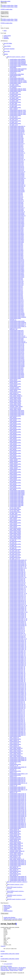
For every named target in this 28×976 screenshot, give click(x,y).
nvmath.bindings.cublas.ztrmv (17, 231)
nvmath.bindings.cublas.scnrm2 (17, 130)
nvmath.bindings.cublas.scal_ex (17, 143)
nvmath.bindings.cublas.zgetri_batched (15, 435)
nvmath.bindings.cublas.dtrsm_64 (17, 819)
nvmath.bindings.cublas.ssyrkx (17, 351)
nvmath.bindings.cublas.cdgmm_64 (18, 879)
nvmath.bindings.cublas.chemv (17, 265)
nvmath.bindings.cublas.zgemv (17, 221)
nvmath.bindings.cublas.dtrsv (16, 245)
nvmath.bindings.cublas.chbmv (17, 270)
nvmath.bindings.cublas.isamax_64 (18, 606)
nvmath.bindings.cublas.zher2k (17, 350)
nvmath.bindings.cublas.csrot (16, 197)
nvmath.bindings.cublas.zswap (17, 170)
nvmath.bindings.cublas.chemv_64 (18, 688)
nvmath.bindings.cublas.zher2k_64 (18, 800)
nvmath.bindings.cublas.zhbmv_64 (18, 694)
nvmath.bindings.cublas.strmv (17, 227)
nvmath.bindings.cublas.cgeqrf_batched (15, 475)
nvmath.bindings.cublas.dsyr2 (17, 301)
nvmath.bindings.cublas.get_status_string (15, 515)
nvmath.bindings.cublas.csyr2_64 (17, 725)
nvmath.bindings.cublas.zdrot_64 (17, 633)
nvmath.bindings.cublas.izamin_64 (18, 617)
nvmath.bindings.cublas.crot (16, 195)
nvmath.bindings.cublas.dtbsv (17, 255)
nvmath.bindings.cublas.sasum (17, 187)
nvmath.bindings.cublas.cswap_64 (18, 602)
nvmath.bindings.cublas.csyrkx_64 (18, 804)
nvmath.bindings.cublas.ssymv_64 (18, 682)
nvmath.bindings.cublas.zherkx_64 (18, 808)
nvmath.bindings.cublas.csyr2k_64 (18, 796)
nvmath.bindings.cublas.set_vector (18, 110)
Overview (6, 37)
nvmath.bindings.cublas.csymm (17, 362)
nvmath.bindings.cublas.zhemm (17, 366)
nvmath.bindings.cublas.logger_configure (15, 108)
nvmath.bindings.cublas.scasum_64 (18, 624)
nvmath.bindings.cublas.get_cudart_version (15, 84)
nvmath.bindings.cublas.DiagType (18, 60)
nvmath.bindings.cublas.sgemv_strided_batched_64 (16, 747)
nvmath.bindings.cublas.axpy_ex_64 (18, 586)
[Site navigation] (1, 4)
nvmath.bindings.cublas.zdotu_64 (17, 574)
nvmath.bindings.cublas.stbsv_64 (17, 677)
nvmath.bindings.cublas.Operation (18, 63)
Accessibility (20, 969)
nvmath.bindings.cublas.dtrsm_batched (15, 451)
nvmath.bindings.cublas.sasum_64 (18, 621)
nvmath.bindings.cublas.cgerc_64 (17, 705)
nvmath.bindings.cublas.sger (16, 278)
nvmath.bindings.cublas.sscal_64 (17, 578)
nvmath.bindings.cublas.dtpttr (16, 497)
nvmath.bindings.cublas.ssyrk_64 (17, 777)
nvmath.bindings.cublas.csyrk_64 (17, 780)
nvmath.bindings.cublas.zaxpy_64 (18, 592)
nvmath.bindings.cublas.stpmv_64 (18, 661)
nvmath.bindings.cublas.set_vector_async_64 (15, 550)
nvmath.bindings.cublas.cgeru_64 (17, 704)
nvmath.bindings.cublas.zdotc (17, 142)
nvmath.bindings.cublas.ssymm (17, 359)
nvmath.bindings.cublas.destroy (17, 79)
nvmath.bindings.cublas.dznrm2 (17, 131)
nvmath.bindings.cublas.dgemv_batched (15, 520)
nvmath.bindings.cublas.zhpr (16, 298)
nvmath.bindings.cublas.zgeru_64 (17, 707)
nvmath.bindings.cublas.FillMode (17, 59)
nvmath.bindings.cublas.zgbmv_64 (18, 649)
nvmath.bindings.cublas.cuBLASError (15, 76)
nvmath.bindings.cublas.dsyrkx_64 (18, 803)
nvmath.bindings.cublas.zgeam (17, 414)
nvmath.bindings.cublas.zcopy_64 (18, 598)
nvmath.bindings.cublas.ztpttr (16, 500)
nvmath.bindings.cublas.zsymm (17, 363)
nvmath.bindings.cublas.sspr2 (16, 307)
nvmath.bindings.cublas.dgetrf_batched (15, 419)
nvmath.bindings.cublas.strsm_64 (17, 817)
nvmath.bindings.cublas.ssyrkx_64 (18, 801)
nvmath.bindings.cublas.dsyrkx (17, 353)
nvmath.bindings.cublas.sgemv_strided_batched (15, 528)
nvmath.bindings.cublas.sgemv (17, 217)
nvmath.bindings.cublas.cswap (17, 168)
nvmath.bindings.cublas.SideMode (18, 62)
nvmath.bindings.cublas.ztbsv (16, 258)
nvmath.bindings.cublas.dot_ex (17, 132)
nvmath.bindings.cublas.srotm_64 (17, 636)
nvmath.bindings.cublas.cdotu (17, 138)
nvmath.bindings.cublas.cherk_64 (17, 787)
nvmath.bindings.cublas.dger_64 (17, 703)
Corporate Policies (5, 970)
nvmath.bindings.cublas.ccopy (17, 163)
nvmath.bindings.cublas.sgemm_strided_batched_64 (16, 842)
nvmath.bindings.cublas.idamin (17, 180)
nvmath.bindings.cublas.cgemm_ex (18, 326)
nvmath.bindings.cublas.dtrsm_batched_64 (15, 869)
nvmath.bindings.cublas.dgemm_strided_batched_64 (16, 845)
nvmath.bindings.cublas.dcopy (17, 162)
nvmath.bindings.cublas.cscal (16, 147)
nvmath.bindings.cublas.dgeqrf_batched (15, 472)
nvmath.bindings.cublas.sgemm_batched (15, 379)
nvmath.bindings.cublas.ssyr (16, 286)
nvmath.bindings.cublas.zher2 (17, 306)
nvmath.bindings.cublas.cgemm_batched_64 (15, 834)
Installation (6, 38)
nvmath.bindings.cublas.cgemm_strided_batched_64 (16, 847)
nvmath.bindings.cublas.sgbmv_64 (18, 645)
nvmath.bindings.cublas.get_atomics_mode (15, 97)
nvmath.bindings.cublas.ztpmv (17, 242)
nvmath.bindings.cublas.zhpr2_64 (17, 735)
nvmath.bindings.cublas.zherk (17, 339)
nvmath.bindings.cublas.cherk (17, 338)
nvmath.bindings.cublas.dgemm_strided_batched (15, 400)
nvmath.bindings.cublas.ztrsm (17, 371)
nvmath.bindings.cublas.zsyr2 (17, 303)
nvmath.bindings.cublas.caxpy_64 (18, 590)
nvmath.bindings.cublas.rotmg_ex (17, 215)
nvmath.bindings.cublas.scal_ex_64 (18, 577)
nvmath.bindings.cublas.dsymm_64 (18, 811)
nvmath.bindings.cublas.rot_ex (17, 201)
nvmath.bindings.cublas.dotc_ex (17, 134)
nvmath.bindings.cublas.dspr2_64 (17, 732)
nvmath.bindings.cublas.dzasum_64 (18, 625)
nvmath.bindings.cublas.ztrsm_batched (15, 456)
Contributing (7, 908)
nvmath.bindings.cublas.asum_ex (17, 186)
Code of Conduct (8, 906)
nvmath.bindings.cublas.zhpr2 (17, 311)
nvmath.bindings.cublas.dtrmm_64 (18, 824)
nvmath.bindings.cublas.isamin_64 (18, 613)
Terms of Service (13, 969)
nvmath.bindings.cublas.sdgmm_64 (18, 876)
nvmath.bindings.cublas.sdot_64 (17, 569)
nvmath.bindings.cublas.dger (16, 279)
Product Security (14, 970)
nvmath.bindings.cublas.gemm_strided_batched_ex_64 (17, 858)
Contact (20, 970)
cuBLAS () (16, 56)
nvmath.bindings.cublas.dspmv (17, 274)
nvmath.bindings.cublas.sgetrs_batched (15, 438)
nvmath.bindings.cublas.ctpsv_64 (17, 674)
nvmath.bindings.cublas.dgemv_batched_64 (15, 739)
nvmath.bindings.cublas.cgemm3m (18, 317)
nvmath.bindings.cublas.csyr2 (17, 302)
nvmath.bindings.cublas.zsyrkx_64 (18, 805)
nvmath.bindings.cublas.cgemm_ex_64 (15, 775)
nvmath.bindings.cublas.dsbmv (17, 269)
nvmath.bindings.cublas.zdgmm (17, 494)
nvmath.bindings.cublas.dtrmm (17, 374)
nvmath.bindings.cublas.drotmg (17, 214)
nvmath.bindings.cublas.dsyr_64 (17, 711)
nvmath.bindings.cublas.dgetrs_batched (15, 440)
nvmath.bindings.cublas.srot (16, 193)
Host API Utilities (8, 43)
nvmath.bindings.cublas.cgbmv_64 (18, 648)
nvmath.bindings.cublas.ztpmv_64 (18, 665)
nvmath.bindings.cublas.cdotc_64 (17, 573)
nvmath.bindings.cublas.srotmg (17, 213)
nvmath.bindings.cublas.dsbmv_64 (18, 692)
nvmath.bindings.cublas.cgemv (17, 219)
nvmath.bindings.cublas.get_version (18, 80)
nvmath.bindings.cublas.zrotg (16, 206)
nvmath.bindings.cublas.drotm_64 (18, 637)
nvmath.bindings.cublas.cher (16, 291)
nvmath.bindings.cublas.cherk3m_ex (18, 342)
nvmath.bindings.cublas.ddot (16, 136)
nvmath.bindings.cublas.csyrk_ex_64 (18, 783)
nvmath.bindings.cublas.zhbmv (17, 271)
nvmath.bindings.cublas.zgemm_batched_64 (15, 839)
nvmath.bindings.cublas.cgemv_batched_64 (15, 742)
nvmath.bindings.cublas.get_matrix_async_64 (15, 558)
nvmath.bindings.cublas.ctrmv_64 (17, 653)
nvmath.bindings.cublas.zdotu (17, 140)
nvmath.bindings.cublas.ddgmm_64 (18, 877)
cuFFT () (15, 884)
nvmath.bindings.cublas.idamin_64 (18, 614)
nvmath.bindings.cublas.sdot (16, 135)
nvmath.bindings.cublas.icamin (17, 182)
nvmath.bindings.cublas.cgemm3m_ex (15, 319)
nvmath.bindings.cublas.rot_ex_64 (18, 634)
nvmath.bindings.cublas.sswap (17, 166)
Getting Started (7, 35)
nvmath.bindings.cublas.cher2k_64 (18, 799)
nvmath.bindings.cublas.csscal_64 (18, 582)
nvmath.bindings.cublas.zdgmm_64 (18, 880)
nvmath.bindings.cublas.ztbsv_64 (17, 681)
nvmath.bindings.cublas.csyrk (17, 333)
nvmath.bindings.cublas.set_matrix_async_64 (15, 555)
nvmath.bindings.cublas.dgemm (17, 314)
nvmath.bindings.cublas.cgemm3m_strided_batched (16, 406)
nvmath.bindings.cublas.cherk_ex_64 (18, 789)
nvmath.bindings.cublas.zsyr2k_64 (18, 797)
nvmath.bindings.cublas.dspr (16, 295)
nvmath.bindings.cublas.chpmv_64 (18, 698)
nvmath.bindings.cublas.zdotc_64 (17, 576)
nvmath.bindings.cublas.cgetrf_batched (15, 422)
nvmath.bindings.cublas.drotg (16, 203)
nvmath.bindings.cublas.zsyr (16, 290)
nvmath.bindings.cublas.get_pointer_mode (15, 92)
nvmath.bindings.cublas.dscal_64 (17, 580)
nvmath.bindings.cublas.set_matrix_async (15, 121)
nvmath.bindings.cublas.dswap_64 (18, 601)
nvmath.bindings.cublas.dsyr (16, 287)
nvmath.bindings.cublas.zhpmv (17, 277)
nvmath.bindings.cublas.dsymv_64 (18, 684)
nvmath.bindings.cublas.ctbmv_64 (18, 658)
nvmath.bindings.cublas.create (17, 78)
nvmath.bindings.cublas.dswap (17, 167)
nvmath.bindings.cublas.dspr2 (17, 309)
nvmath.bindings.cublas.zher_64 (17, 716)
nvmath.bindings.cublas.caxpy (17, 156)
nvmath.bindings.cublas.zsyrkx (17, 355)
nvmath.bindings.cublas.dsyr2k (17, 345)
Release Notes (7, 905)
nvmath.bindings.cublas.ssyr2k (17, 343)
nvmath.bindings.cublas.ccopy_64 (18, 597)
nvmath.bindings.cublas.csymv (17, 262)
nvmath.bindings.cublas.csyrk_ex (17, 335)
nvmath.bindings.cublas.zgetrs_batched (15, 446)
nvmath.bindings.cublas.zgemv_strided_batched (15, 536)
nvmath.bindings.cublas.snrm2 (17, 127)
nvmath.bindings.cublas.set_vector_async (15, 116)
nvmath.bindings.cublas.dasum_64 (18, 622)
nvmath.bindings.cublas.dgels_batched (15, 483)
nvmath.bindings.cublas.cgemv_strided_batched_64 (16, 753)
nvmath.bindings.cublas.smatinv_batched (15, 459)
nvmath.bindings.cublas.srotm (17, 209)
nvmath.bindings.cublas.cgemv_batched (15, 523)
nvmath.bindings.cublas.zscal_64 (17, 584)
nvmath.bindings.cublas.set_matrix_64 (15, 544)
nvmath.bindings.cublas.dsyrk (17, 331)
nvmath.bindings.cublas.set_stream (18, 88)
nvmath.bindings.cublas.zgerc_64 (17, 708)
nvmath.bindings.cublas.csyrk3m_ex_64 (15, 785)
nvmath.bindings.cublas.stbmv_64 (18, 656)
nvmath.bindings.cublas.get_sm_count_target (15, 507)
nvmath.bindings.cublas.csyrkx (17, 354)
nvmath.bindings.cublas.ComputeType (15, 72)
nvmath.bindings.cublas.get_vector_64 (15, 542)
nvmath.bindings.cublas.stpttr (16, 496)
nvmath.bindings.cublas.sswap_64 (18, 600)
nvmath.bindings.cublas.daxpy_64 (18, 589)
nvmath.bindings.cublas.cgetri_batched (15, 432)
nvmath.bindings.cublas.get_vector (18, 111)
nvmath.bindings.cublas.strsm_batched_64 (15, 866)
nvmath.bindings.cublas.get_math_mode (15, 102)
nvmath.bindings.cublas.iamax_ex (18, 178)
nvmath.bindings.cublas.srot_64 (17, 626)
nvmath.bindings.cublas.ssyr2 (16, 299)
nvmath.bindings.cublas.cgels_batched (15, 486)
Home (5, 30)
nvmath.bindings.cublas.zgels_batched (15, 488)
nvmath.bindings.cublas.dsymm (17, 361)
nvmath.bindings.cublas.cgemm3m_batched (15, 387)
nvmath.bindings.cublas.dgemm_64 (18, 759)
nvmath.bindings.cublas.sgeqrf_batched (15, 470)
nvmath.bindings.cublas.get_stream (18, 90)
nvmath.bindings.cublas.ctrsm (17, 370)
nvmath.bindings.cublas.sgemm (17, 313)
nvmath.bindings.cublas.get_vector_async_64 (15, 552)
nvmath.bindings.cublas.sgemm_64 (18, 757)
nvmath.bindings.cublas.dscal (16, 146)
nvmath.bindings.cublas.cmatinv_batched (15, 464)
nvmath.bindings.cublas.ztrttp (16, 505)
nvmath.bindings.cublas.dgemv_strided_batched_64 (16, 750)
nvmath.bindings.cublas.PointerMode (18, 64)
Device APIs (7, 51)
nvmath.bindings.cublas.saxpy (17, 154)
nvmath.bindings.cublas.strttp (16, 501)
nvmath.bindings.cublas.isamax (17, 172)
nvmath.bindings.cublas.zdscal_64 (18, 585)
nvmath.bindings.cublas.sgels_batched (15, 480)
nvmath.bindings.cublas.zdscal (17, 151)
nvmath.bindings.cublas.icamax (17, 175)
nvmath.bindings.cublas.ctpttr (16, 498)
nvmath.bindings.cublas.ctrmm (17, 375)
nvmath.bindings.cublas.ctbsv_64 (17, 680)
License (5, 909)
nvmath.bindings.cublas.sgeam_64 (18, 860)
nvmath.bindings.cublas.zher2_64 (17, 729)
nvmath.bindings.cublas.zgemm (17, 321)
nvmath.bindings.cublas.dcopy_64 (18, 596)
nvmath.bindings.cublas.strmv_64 (17, 650)
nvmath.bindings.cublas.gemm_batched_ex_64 (15, 855)
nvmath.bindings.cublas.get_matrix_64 (15, 547)
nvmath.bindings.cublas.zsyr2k (17, 347)
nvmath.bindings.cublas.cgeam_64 (18, 863)
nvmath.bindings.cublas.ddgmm (17, 492)
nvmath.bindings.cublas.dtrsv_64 (17, 668)
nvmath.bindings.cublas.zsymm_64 (18, 813)
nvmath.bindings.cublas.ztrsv (16, 247)
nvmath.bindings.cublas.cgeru (17, 281)
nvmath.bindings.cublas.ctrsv (16, 246)
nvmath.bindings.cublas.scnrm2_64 (18, 564)
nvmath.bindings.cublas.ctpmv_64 (18, 664)
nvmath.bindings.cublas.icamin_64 (18, 616)
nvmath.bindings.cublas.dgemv (17, 218)
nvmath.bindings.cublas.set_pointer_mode (15, 94)
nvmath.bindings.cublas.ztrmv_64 (17, 654)
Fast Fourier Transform (9, 48)
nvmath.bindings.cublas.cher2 (17, 305)
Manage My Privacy (13, 967)
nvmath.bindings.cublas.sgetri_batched (15, 427)
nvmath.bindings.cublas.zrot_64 (17, 632)
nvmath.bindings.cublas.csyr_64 (17, 712)
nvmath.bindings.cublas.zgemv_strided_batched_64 (16, 755)
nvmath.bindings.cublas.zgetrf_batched (15, 424)
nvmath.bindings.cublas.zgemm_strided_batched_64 (16, 853)
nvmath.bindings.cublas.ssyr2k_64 (18, 793)
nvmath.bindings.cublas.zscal (16, 150)
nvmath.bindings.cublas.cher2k (17, 349)
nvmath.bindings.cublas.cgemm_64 (18, 760)
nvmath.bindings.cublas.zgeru (17, 283)
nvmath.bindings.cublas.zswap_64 (18, 604)
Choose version (4, 12)
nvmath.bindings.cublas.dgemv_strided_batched (15, 531)
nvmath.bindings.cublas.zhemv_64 (18, 689)
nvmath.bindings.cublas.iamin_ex (17, 184)
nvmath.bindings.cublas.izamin (17, 183)
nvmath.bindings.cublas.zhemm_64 (18, 816)
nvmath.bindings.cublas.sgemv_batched (15, 518)
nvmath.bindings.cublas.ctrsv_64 (17, 669)
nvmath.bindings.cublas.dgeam (17, 411)
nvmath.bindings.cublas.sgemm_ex (18, 323)
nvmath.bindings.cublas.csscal (17, 148)
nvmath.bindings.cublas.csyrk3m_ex (18, 337)
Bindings (6, 54)
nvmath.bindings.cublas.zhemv (17, 266)
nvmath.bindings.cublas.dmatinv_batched (15, 462)
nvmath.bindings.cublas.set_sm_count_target (15, 510)
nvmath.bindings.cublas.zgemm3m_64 (15, 769)
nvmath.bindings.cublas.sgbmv (17, 222)
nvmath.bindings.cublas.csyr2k (17, 346)
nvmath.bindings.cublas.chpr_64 (17, 720)
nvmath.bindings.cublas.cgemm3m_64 (15, 762)
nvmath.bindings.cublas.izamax (17, 176)
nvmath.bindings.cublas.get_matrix (18, 114)
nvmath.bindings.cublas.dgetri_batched (15, 430)
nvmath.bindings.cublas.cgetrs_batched (15, 443)
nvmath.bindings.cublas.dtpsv (17, 250)
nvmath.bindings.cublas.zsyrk (17, 334)
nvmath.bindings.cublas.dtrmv (17, 229)
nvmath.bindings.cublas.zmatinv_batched (15, 467)
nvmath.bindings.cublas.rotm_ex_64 (18, 638)
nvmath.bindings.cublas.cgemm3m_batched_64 (15, 837)
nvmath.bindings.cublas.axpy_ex (17, 152)
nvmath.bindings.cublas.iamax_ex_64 (18, 612)
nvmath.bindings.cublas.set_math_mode (15, 105)
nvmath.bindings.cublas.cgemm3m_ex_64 (15, 765)
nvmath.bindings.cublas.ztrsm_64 (17, 821)
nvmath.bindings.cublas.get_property (18, 82)
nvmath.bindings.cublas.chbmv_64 (18, 693)
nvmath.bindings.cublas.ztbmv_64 (18, 660)
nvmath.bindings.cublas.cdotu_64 (17, 572)
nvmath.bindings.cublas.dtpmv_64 (18, 662)
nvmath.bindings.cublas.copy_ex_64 (18, 593)
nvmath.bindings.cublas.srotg (16, 202)
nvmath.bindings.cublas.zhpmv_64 (18, 700)
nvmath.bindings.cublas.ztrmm (17, 377)
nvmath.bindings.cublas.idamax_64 (18, 608)
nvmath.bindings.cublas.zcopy (17, 164)
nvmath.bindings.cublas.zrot (16, 198)
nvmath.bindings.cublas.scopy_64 (18, 594)
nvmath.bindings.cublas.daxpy (17, 155)
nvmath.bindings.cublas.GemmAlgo (18, 68)
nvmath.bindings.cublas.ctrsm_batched (15, 454)
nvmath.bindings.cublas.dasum (17, 189)
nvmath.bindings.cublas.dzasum (17, 191)
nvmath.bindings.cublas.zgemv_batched (15, 526)
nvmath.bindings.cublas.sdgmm (17, 490)
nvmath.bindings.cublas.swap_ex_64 (18, 605)
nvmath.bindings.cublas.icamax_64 (18, 609)
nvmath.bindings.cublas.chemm (17, 365)
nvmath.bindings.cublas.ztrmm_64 (18, 827)
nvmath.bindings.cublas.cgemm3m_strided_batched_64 (17, 850)
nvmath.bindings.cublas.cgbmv (17, 225)
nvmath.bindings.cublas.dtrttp (16, 502)
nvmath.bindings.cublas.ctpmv (17, 241)
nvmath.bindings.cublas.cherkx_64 (18, 807)
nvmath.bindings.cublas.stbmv (17, 233)
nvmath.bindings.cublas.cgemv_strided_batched (15, 534)
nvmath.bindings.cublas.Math (16, 70)
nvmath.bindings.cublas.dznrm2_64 (18, 565)
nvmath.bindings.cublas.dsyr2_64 (17, 724)
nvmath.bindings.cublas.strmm (17, 373)
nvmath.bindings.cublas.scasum (17, 190)
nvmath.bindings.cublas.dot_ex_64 (18, 566)
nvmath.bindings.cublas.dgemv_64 (18, 641)
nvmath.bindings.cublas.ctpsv (16, 251)
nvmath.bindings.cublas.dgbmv (17, 223)
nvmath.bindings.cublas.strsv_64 (17, 666)
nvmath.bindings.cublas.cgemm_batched (15, 384)
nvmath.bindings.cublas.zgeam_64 (18, 864)
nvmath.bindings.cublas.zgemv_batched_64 (15, 745)
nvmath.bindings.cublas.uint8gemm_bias (15, 328)
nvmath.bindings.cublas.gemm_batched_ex (15, 392)
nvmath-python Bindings (9, 917)
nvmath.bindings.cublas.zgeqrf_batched (15, 478)
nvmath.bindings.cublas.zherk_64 (17, 788)
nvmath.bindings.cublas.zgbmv (17, 226)
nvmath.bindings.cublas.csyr (16, 289)
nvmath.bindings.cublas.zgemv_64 (18, 644)
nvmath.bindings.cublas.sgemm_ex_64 (15, 771)
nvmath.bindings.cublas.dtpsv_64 (17, 673)
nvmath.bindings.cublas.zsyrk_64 (17, 781)
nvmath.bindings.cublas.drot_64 (17, 628)
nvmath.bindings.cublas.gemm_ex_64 (18, 773)
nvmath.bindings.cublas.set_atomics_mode (15, 100)
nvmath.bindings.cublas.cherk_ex (17, 341)
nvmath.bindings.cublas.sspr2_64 (17, 731)
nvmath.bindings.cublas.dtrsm (17, 369)
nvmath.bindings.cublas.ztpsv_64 (17, 676)
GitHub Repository (8, 910)
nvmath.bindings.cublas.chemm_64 (18, 815)
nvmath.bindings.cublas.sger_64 (17, 701)
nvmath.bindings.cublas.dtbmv (17, 234)
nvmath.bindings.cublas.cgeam (17, 413)
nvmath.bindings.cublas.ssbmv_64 (18, 690)
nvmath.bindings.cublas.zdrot (16, 199)
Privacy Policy (4, 967)
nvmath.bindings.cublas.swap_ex (17, 171)
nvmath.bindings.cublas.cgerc (17, 282)
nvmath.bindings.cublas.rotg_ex (17, 207)
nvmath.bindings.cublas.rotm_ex (17, 211)
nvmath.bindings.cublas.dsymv (17, 261)
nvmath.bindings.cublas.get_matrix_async (15, 124)
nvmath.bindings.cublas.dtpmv (17, 239)
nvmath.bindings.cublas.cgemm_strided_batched (15, 403)
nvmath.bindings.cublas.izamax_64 (18, 610)
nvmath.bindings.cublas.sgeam (17, 410)
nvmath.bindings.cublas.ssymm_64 (18, 809)
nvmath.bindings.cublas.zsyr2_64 (17, 727)
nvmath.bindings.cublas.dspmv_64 (18, 697)
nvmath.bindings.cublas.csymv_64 (18, 685)
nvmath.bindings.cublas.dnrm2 (17, 128)
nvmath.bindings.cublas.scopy (17, 160)
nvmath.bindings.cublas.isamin (17, 179)
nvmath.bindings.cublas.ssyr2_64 (17, 723)
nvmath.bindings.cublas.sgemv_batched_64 (15, 737)
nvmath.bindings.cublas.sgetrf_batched (15, 416)
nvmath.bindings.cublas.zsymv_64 (18, 686)
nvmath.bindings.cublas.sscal (16, 144)
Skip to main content (5, 1)
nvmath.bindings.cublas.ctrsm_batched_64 (15, 871)
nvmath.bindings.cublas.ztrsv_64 (17, 670)
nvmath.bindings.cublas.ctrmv (17, 230)
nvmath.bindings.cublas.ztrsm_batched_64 (15, 874)
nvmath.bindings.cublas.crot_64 (17, 629)
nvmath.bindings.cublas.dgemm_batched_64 (15, 831)
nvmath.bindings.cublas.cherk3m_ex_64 (15, 791)
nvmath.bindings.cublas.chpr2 (17, 310)
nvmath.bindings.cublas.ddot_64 (17, 570)
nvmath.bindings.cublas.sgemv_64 (18, 640)
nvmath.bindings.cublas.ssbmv (17, 267)
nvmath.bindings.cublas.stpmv (17, 238)
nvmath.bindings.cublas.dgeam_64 (18, 861)
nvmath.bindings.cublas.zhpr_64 (17, 721)
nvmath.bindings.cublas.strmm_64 (18, 823)
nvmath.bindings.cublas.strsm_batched (15, 448)
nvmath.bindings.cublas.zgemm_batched (15, 390)
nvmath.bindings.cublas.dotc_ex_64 (18, 568)
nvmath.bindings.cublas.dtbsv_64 (17, 678)
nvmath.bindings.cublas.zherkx (17, 358)
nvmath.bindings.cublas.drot (16, 194)
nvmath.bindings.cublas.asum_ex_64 (18, 620)
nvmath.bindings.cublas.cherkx (17, 357)
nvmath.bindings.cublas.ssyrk (16, 330)
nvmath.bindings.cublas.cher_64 (17, 715)
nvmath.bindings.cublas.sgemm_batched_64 (15, 829)
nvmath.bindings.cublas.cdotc (17, 139)
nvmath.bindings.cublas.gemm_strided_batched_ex (16, 395)
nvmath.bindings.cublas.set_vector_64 (15, 539)
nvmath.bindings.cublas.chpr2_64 (17, 733)
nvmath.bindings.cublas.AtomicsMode (15, 66)
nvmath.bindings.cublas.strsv (16, 243)
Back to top (3, 2)
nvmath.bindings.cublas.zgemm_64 (18, 767)
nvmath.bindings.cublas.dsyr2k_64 (18, 795)
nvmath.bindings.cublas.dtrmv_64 (18, 652)
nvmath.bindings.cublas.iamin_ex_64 (18, 618)
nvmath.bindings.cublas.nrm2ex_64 (18, 560)
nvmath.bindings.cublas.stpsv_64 (17, 672)
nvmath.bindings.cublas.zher (16, 293)
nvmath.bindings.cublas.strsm (16, 367)
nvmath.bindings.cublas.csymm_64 (18, 812)
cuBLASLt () (17, 881)
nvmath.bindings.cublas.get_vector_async (15, 118)
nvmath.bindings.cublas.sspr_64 (17, 717)
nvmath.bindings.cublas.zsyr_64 (17, 713)
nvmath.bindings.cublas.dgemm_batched (15, 381)
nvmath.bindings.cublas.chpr (16, 297)
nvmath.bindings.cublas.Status (17, 74)
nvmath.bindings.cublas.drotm (17, 210)
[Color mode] (1, 15)
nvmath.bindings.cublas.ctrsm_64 (17, 820)
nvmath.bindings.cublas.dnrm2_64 (18, 562)
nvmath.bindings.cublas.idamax (17, 174)
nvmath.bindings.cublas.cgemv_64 (18, 642)
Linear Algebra (7, 46)
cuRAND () (16, 899)
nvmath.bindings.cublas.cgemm (17, 315)
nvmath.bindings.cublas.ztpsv (16, 253)
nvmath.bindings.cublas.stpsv (16, 249)
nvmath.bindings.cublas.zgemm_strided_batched (15, 408)
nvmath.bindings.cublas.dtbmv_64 (18, 657)
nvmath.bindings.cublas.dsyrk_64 (17, 779)
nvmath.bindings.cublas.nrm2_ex (17, 126)
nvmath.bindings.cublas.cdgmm (17, 493)
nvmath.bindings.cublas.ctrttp (16, 504)
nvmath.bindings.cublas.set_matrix (18, 112)
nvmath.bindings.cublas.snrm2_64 (18, 561)
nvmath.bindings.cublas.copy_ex (17, 159)
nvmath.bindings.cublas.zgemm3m (18, 322)
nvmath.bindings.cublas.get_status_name (15, 512)
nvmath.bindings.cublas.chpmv (17, 275)
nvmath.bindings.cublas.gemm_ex (18, 325)
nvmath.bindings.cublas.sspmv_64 (18, 696)
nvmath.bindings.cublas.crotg (16, 205)
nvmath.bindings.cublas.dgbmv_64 (18, 646)
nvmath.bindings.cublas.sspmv (17, 273)
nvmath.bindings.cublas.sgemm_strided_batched (15, 398)
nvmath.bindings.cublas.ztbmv (17, 237)
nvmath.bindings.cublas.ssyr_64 (17, 709)
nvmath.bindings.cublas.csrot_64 (17, 630)
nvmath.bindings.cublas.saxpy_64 (18, 588)
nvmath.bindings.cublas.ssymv (17, 259)
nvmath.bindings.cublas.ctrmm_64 (18, 825)
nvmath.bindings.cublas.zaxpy (17, 158)
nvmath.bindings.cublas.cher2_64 (17, 728)
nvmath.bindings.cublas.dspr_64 (17, 719)
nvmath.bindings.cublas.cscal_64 (17, 581)
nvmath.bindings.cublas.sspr (16, 294)
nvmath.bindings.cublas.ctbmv (17, 235)
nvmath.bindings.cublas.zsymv (17, 263)
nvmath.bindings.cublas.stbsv (16, 254)
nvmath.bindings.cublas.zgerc (17, 285)
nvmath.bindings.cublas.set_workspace (15, 86)
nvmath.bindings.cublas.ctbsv (16, 257)
